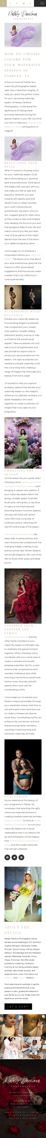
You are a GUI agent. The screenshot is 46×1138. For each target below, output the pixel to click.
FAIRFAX (28, 1115)
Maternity (8, 978)
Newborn (22, 978)
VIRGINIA (36, 1112)
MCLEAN (14, 1118)
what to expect (14, 820)
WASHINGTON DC (16, 1112)
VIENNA (15, 1115)
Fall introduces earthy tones (18, 534)
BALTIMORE (30, 1118)
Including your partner (16, 637)
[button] (7, 857)
